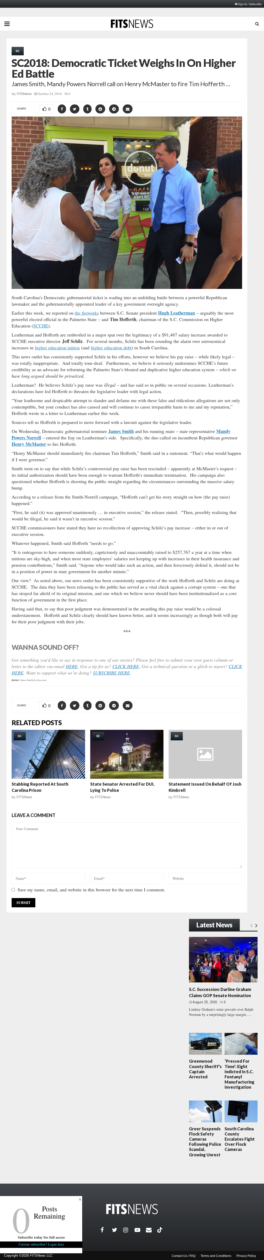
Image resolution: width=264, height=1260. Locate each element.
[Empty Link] (251, 925)
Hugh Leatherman (176, 312)
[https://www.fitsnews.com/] (132, 1209)
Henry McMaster (29, 444)
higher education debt (111, 347)
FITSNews (24, 94)
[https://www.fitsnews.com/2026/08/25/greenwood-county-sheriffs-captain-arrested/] (205, 1044)
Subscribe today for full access (41, 1237)
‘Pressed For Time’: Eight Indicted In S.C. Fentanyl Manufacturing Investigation (239, 1074)
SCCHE (40, 326)
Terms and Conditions (216, 1256)
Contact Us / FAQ (183, 1256)
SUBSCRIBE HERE (111, 673)
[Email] (151, 1230)
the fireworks (87, 313)
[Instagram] (129, 1230)
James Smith (121, 431)
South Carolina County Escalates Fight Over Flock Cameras (240, 1139)
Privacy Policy (246, 1256)
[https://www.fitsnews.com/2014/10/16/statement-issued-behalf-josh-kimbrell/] (205, 754)
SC (18, 50)
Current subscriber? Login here (41, 1244)
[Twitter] (117, 1230)
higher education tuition (57, 347)
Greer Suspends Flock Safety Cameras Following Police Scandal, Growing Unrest (205, 1141)
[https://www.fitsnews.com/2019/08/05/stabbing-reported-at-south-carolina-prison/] (48, 754)
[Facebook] (106, 1230)
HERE (72, 666)
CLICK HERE (125, 666)
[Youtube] (140, 1230)
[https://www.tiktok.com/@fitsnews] (160, 1230)
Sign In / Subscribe (249, 4)
